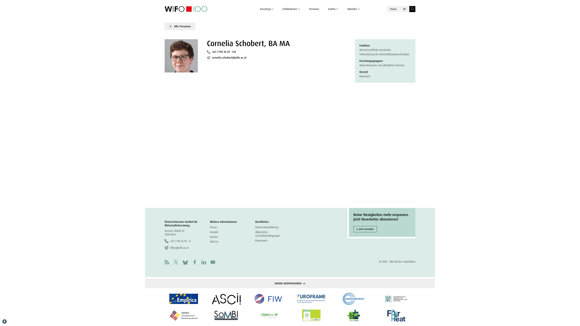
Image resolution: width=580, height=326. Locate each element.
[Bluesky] (185, 262)
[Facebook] (194, 262)
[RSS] (167, 262)
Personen (314, 9)
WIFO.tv (214, 241)
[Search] (412, 9)
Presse (393, 9)
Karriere (214, 237)
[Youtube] (213, 262)
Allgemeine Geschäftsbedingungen (267, 233)
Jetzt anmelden (366, 229)
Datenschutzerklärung (267, 227)
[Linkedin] (203, 262)
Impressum (261, 240)
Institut (331, 9)
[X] (176, 262)
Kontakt (214, 232)
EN (404, 9)
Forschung (265, 9)
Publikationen (290, 9)
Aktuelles (352, 9)
